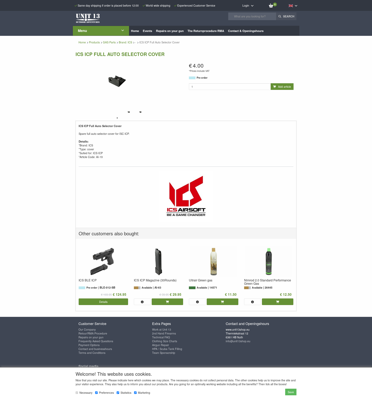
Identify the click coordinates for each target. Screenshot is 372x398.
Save (291, 392)
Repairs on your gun (90, 337)
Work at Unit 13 (161, 329)
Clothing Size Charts (164, 341)
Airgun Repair (160, 345)
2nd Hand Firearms (164, 333)
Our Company (87, 329)
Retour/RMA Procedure (92, 333)
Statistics (126, 393)
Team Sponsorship (163, 353)
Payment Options (89, 345)
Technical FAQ (161, 337)
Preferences (106, 393)
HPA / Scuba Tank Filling (167, 349)
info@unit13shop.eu (238, 341)
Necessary (85, 393)
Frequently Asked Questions (95, 341)
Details (103, 302)
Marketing (144, 393)
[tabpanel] (128, 112)
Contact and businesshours (95, 349)
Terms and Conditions (91, 353)
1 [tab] (117, 118)
